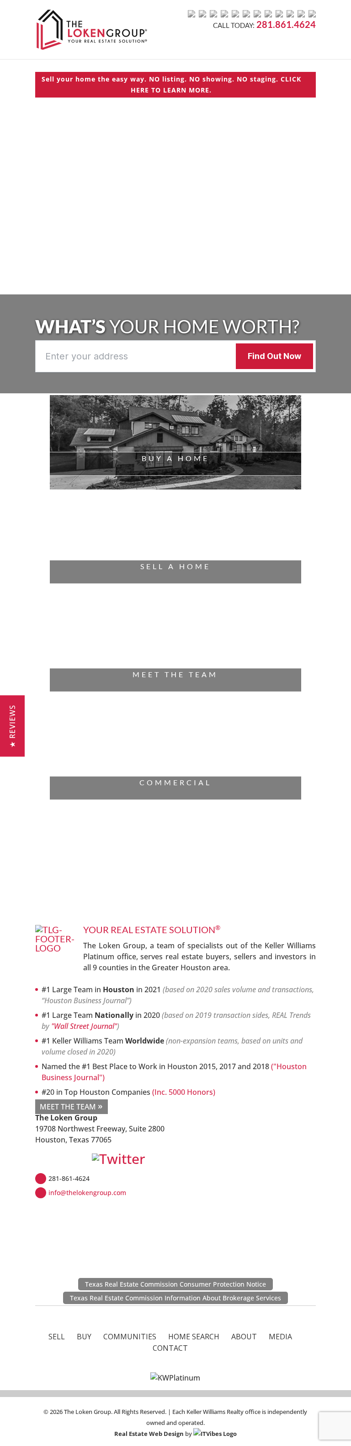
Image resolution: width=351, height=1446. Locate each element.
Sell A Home (175, 566)
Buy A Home (175, 458)
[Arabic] (301, 13)
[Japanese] (279, 13)
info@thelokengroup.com (87, 1192)
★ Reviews (12, 726)
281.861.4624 (286, 24)
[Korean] (290, 13)
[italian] (235, 13)
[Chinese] (312, 13)
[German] (213, 13)
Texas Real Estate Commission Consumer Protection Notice (175, 1284)
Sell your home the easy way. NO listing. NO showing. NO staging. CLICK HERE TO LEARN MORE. (171, 84)
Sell (56, 1337)
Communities (129, 1337)
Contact (170, 1348)
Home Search (193, 1337)
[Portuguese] (268, 13)
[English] (191, 13)
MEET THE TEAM (68, 1107)
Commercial (175, 782)
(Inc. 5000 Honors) (183, 1092)
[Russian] (257, 13)
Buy (84, 1337)
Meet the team (175, 674)
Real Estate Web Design (149, 1434)
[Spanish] (224, 13)
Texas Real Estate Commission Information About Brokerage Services (175, 1298)
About (244, 1337)
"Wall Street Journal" (84, 1026)
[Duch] (246, 13)
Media (280, 1337)
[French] (202, 13)
